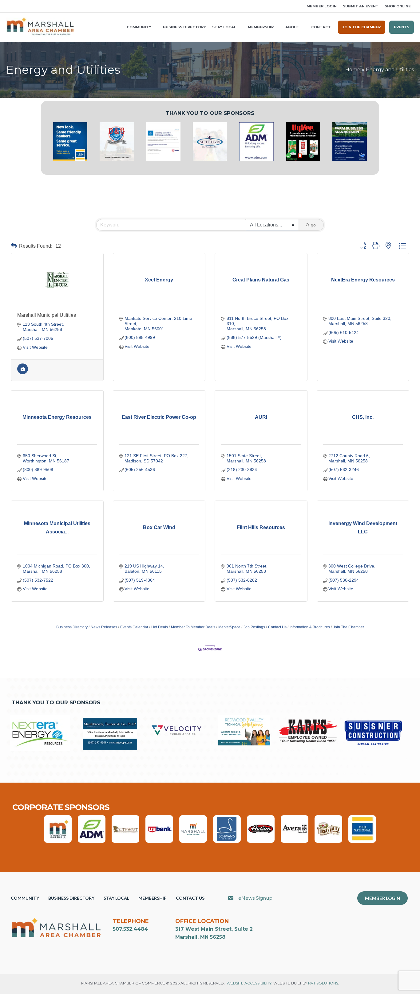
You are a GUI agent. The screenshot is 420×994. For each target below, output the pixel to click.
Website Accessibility (249, 983)
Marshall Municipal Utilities (46, 315)
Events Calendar (134, 627)
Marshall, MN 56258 (200, 937)
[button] (8, 6)
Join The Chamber (348, 627)
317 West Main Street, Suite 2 (214, 929)
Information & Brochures (310, 627)
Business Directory (72, 627)
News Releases (104, 627)
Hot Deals (159, 627)
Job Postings (254, 627)
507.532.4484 (130, 929)
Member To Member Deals (193, 627)
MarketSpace (229, 627)
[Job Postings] (22, 372)
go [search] (313, 224)
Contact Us (277, 627)
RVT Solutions (323, 983)
